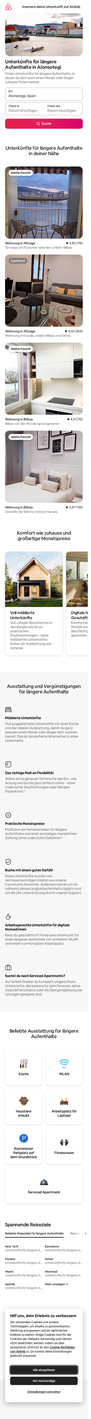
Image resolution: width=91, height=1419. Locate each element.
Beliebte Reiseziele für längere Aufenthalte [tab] (34, 1233)
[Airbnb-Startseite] (8, 6)
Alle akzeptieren (44, 1370)
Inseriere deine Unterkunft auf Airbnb (51, 7)
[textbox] (24, 110)
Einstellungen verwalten (44, 1392)
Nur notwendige (44, 1381)
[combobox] (43, 96)
